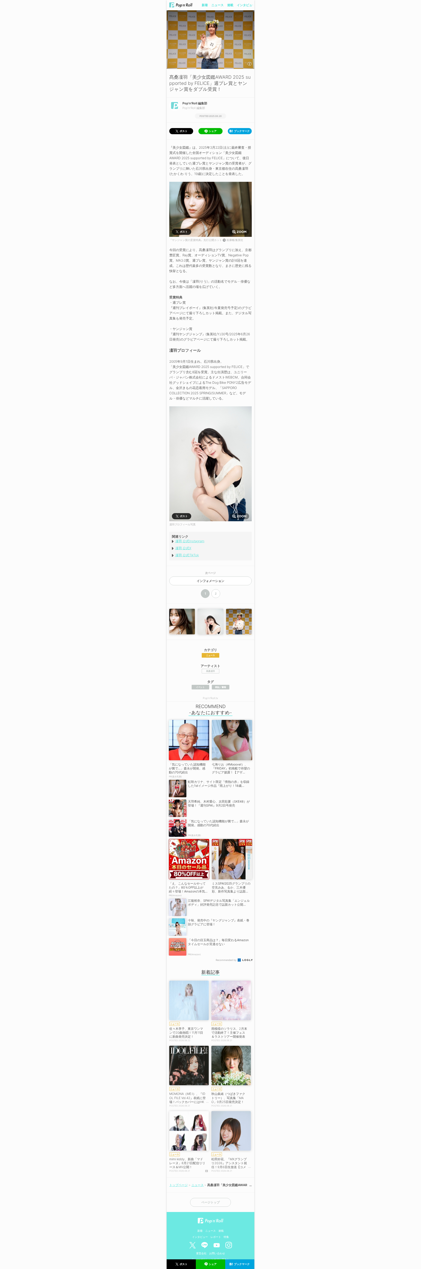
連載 (230, 5)
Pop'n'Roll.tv (210, 698)
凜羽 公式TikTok (187, 555)
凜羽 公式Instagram (189, 541)
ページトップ (210, 1202)
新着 (205, 5)
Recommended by (226, 960)
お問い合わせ (217, 1253)
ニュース (217, 5)
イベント (200, 687)
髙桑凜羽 (210, 671)
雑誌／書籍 (220, 687)
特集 (226, 1237)
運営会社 (201, 1253)
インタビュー (246, 5)
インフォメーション (210, 581)
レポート (215, 1237)
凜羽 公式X (183, 548)
